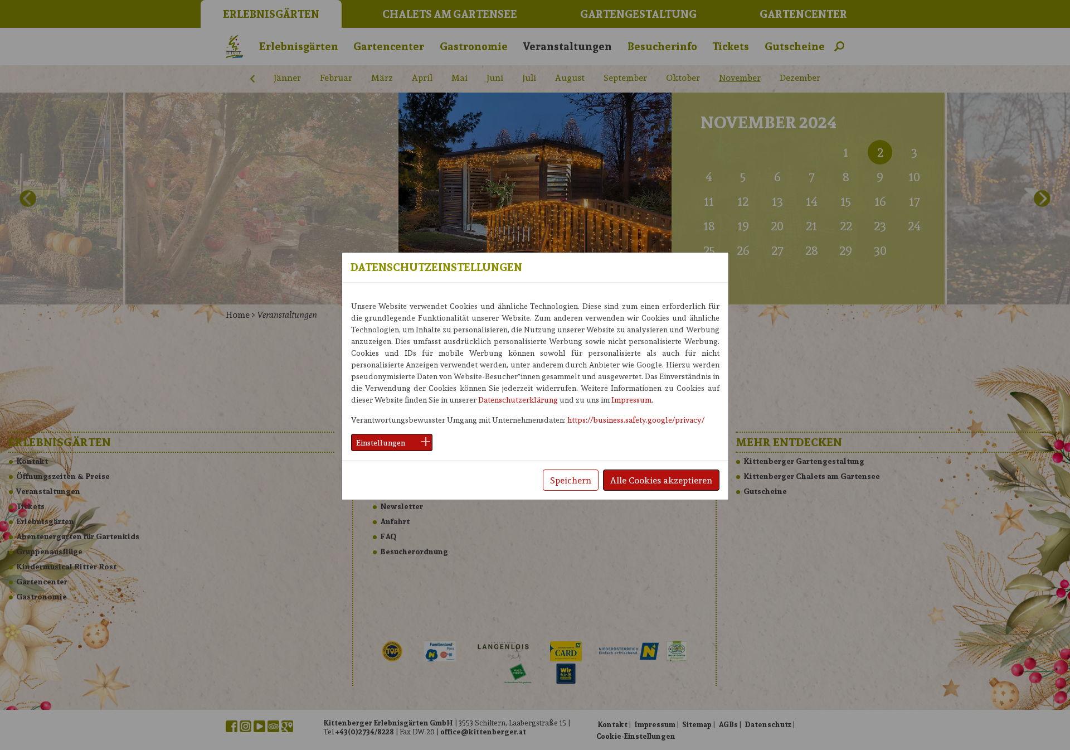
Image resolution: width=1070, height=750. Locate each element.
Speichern (570, 480)
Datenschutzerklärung (518, 399)
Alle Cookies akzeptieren (661, 480)
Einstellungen (380, 442)
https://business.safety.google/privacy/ (635, 419)
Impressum (631, 399)
